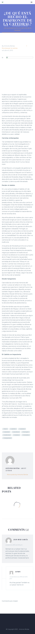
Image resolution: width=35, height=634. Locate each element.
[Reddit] (16, 443)
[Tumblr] (11, 443)
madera (16, 435)
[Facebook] (3, 443)
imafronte (7, 435)
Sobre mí (23, 4)
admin (18, 572)
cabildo (13, 429)
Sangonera (7, 438)
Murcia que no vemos (9, 48)
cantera (22, 429)
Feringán (25, 432)
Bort (5, 429)
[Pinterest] (8, 443)
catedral (6, 432)
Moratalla (26, 435)
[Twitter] (5, 443)
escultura (16, 432)
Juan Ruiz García (21, 539)
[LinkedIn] (14, 443)
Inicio (17, 4)
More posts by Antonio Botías (17, 474)
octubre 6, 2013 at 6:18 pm (14, 545)
